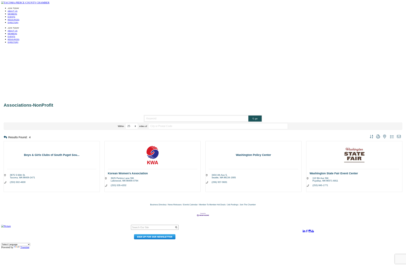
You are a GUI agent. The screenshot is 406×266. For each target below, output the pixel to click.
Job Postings (232, 205)
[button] (5, 137)
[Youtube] (312, 231)
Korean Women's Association (128, 173)
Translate (24, 247)
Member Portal (247, 229)
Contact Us (244, 235)
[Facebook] (307, 231)
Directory (13, 22)
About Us (12, 11)
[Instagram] (309, 231)
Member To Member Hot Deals (212, 205)
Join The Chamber (248, 205)
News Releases (175, 205)
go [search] (256, 118)
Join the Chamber (249, 238)
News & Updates (248, 232)
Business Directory (158, 205)
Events (11, 17)
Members (12, 14)
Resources (13, 20)
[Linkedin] (304, 231)
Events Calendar (190, 205)
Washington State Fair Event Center (334, 173)
